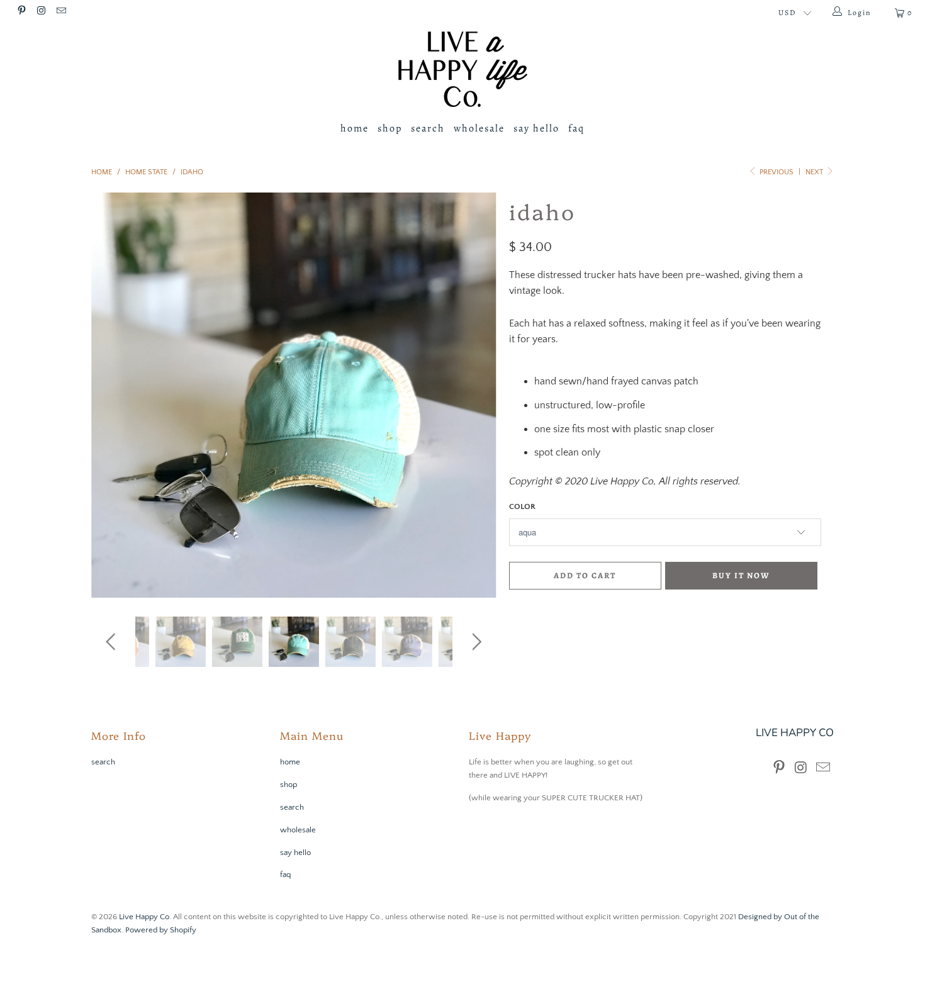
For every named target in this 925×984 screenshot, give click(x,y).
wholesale (479, 128)
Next (815, 172)
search (428, 128)
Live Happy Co (144, 916)
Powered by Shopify (160, 929)
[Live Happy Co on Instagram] (40, 12)
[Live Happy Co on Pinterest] (21, 12)
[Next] (474, 395)
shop (390, 128)
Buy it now (741, 575)
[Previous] (113, 395)
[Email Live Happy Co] (60, 12)
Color (522, 506)
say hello (536, 128)
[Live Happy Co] (462, 69)
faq (576, 128)
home (354, 128)
